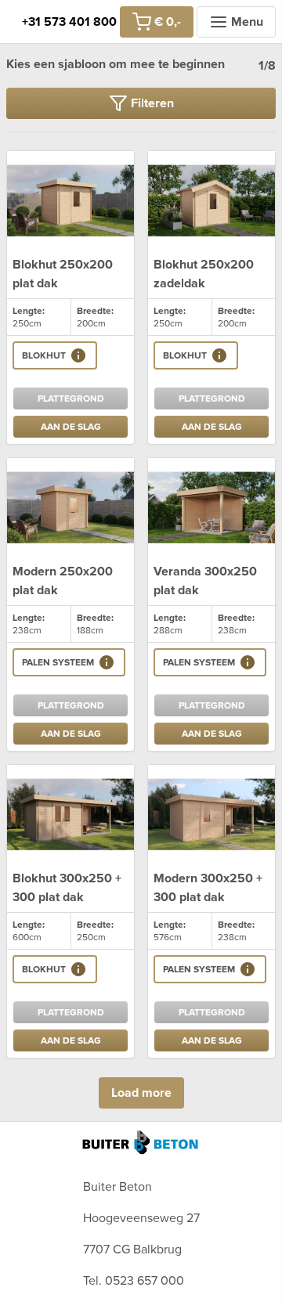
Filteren (152, 103)
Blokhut (44, 355)
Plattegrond (71, 398)
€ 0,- (167, 22)
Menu (247, 22)
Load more (141, 1093)
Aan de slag (71, 426)
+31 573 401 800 (69, 22)
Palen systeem (58, 662)
